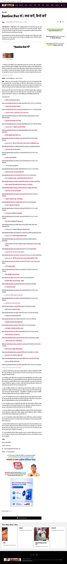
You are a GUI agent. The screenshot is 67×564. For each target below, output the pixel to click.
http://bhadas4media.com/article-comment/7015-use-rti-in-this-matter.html (21, 255)
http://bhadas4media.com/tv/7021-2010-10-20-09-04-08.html (18, 277)
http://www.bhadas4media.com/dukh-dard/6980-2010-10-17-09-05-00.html (21, 109)
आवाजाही (21, 5)
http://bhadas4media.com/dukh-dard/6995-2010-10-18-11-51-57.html (20, 168)
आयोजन (27, 10)
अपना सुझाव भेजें (13, 1)
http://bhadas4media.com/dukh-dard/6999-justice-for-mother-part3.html (21, 181)
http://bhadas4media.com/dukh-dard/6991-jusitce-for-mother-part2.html (21, 146)
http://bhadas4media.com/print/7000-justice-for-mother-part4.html (19, 187)
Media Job (19, 1)
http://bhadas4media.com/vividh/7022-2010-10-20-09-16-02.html (19, 283)
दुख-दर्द (57, 5)
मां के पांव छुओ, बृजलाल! (10, 266)
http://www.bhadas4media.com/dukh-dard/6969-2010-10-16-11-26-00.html (21, 103)
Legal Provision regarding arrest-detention (17, 112)
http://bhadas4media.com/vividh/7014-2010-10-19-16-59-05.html (19, 248)
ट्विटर (30, 558)
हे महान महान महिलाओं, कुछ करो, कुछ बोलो (14, 295)
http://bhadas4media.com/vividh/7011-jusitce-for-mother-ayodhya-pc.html (21, 232)
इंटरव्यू (26, 5)
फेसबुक (27, 558)
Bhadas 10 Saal (6, 1)
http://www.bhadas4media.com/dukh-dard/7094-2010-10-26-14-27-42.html (21, 364)
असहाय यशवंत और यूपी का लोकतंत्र (12, 106)
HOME (16, 5)
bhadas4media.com (11, 22)
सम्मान (30, 5)
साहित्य (52, 5)
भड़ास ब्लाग (23, 558)
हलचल (47, 5)
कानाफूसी (33, 10)
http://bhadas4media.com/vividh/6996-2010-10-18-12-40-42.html (19, 175)
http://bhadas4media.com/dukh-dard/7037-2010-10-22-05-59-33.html (20, 312)
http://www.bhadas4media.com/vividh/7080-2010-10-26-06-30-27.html (20, 358)
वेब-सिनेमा (39, 10)
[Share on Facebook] (58, 22)
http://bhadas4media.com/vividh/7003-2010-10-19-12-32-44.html (19, 202)
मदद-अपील (45, 10)
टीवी (39, 5)
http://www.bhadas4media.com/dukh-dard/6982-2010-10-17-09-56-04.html (21, 124)
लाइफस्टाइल (52, 10)
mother (10, 511)
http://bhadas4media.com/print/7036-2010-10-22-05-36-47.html (18, 306)
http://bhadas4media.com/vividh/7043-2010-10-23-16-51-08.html (19, 319)
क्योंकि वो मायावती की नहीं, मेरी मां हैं (12, 100)
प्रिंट (43, 5)
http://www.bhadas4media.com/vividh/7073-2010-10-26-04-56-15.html (20, 337)
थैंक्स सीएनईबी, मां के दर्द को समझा (12, 274)
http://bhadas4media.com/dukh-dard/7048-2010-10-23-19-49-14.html (20, 331)
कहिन (35, 5)
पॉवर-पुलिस (22, 10)
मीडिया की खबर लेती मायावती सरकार (12, 303)
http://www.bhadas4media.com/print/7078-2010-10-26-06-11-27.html (20, 352)
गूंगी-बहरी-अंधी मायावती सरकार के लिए (13, 120)
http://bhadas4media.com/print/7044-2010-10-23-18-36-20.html (18, 325)
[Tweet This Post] (60, 22)
